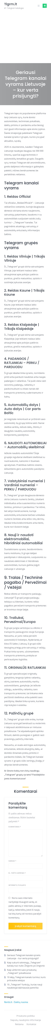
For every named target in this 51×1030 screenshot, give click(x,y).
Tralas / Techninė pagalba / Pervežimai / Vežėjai (25, 582)
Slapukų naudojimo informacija (25, 1020)
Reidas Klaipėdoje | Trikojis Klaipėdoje (21, 326)
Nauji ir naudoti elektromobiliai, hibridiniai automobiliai (23, 539)
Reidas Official (19, 196)
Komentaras (14, 827)
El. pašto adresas (17, 873)
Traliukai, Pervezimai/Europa (20, 619)
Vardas (12, 861)
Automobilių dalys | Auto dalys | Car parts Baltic (22, 409)
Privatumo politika (25, 1015)
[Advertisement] (25, 37)
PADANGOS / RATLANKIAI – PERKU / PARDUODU (21, 362)
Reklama (19, 1024)
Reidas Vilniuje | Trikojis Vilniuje (24, 258)
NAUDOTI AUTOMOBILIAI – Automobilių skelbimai (25, 445)
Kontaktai (31, 1024)
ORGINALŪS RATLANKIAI (27, 667)
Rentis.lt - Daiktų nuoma (16, 1002)
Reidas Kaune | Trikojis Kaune (24, 292)
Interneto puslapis (17, 885)
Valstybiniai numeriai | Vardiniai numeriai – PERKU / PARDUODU (24, 485)
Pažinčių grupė (21, 713)
